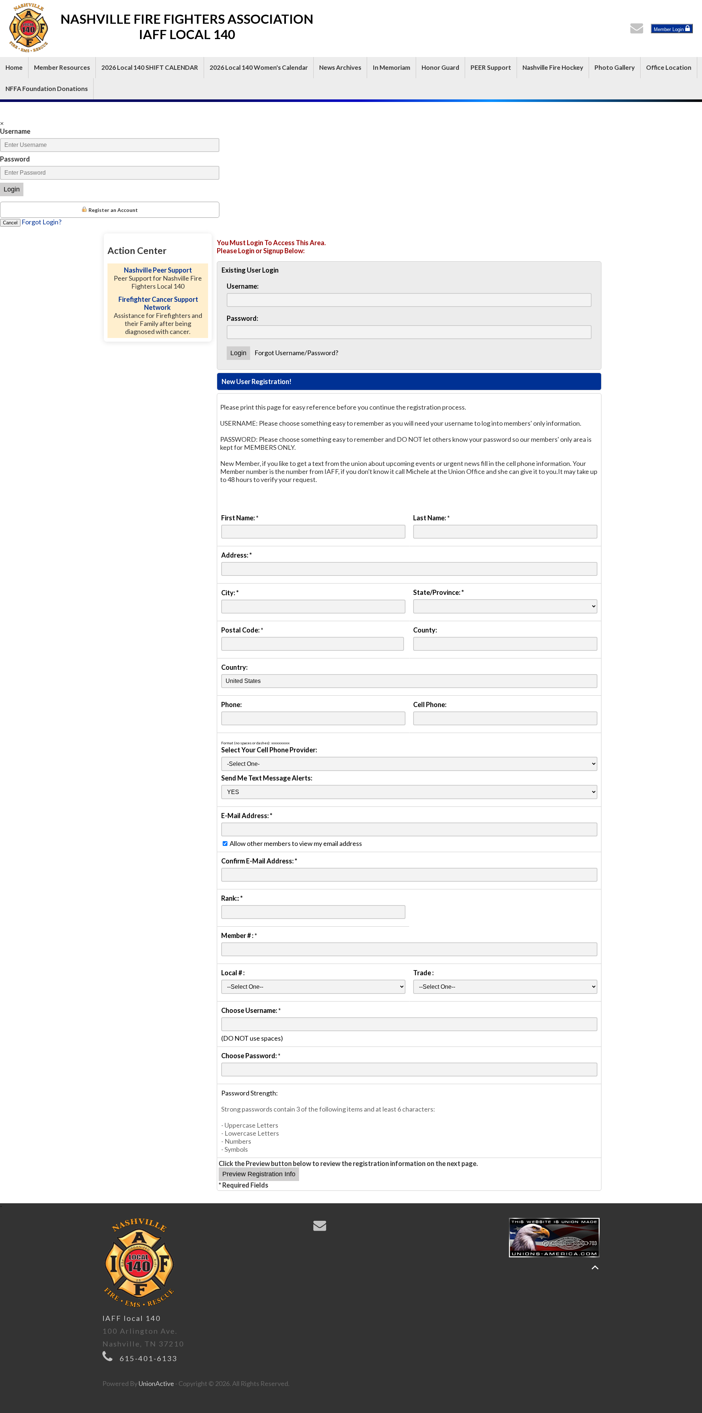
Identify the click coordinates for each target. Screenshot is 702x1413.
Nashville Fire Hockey (552, 67)
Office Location (668, 67)
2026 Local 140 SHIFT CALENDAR (149, 67)
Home (14, 67)
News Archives (340, 67)
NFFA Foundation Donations (46, 88)
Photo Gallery (615, 67)
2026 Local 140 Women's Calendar (259, 67)
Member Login (669, 29)
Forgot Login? (41, 222)
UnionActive (156, 1383)
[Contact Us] (638, 30)
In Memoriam (391, 67)
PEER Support (491, 67)
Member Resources (62, 67)
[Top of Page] (595, 1267)
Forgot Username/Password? (296, 353)
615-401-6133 (148, 1358)
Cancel (10, 222)
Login (12, 189)
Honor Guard (440, 67)
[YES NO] (409, 791)
